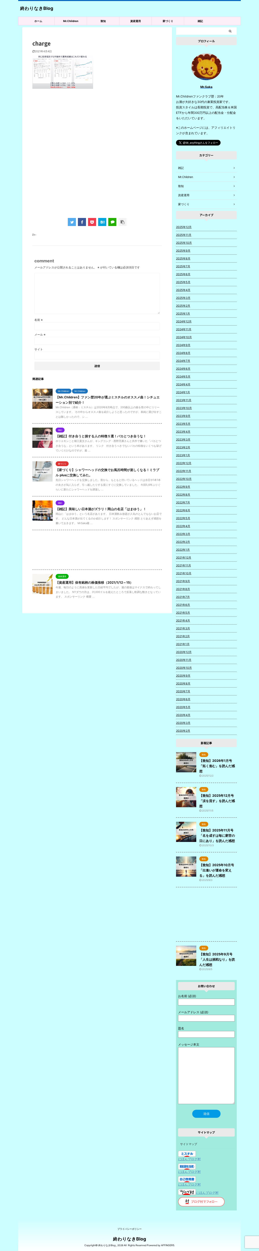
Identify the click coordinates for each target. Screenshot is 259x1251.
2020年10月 (184, 667)
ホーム (38, 21)
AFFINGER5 (167, 1245)
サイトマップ (188, 1144)
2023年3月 (183, 439)
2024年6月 (183, 368)
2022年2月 (183, 541)
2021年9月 (183, 581)
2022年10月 (184, 479)
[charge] (102, 222)
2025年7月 (183, 266)
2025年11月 (183, 235)
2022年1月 (183, 549)
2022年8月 (183, 494)
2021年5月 (183, 612)
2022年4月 (183, 526)
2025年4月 (183, 290)
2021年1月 (183, 644)
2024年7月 (183, 360)
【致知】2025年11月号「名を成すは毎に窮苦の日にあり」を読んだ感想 (217, 835)
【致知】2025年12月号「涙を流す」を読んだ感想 (217, 801)
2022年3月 (183, 534)
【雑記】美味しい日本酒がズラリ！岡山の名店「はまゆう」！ (101, 509)
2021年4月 (183, 620)
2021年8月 (183, 589)
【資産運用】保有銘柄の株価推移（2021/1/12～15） (94, 582)
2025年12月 (184, 227)
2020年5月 (183, 707)
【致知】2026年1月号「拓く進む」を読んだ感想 (217, 766)
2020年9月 (183, 675)
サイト (38, 349)
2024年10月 (184, 337)
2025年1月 (183, 313)
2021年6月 (183, 604)
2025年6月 (183, 274)
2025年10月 (184, 242)
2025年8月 (183, 258)
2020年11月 (183, 660)
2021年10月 (183, 573)
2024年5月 (183, 376)
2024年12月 (184, 321)
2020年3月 (183, 722)
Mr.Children (70, 21)
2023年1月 (183, 455)
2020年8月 (183, 683)
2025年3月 (183, 297)
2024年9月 (183, 345)
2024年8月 (183, 353)
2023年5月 (183, 423)
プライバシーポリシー (129, 1228)
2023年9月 (183, 416)
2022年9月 (183, 486)
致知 (103, 21)
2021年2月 (183, 636)
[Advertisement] (97, 125)
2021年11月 (183, 565)
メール (40, 334)
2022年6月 (183, 510)
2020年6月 (183, 699)
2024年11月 (183, 329)
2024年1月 (183, 392)
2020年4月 (183, 715)
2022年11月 (183, 471)
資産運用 (135, 21)
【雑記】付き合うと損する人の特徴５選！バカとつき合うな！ (101, 436)
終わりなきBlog (36, 8)
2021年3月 (183, 628)
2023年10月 (184, 408)
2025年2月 (183, 305)
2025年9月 (183, 250)
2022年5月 (183, 518)
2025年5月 (183, 282)
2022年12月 (183, 463)
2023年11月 (183, 400)
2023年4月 (183, 431)
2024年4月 (183, 384)
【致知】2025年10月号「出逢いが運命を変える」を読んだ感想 (216, 870)
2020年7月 (183, 691)
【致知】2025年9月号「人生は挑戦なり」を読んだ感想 (217, 959)
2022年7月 (183, 502)
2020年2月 (183, 730)
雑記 (200, 21)
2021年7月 (183, 597)
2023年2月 (183, 447)
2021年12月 (183, 557)
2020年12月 (184, 652)
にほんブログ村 (189, 1159)
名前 (38, 319)
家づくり (168, 21)
